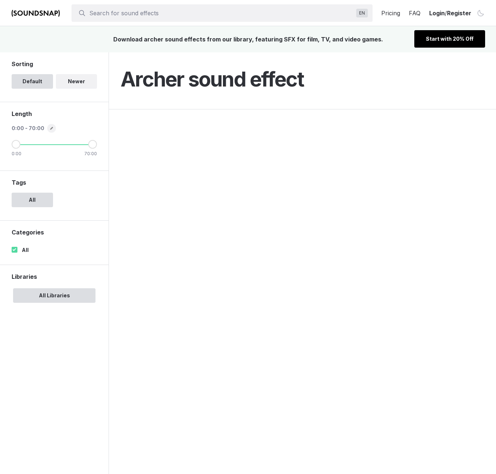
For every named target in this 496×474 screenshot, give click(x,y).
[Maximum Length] (92, 144)
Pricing (390, 13)
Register (459, 13)
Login (437, 13)
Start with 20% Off (449, 39)
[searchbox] (221, 13)
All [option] (32, 200)
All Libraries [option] (54, 295)
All (25, 250)
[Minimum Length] (16, 144)
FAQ (414, 13)
